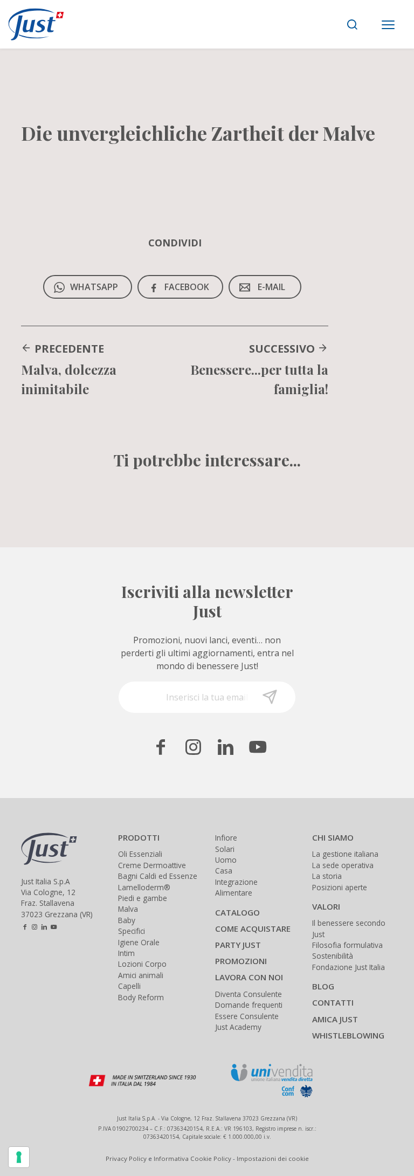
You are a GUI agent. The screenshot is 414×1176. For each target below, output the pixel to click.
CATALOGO (237, 912)
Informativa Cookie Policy (192, 1158)
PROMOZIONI (241, 960)
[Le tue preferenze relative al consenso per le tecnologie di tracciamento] (19, 1157)
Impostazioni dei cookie (273, 1158)
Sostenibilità (332, 956)
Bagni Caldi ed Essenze (157, 876)
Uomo (226, 860)
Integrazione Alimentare (236, 887)
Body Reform (141, 997)
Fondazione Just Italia (348, 967)
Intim (126, 953)
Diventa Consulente (248, 994)
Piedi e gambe (142, 898)
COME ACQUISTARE (253, 928)
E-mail (271, 287)
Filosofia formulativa (347, 945)
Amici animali (140, 975)
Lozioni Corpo (142, 964)
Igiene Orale (139, 942)
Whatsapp (94, 287)
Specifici (131, 931)
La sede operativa (343, 865)
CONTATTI (333, 1002)
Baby (126, 920)
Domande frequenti (248, 1005)
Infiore (226, 838)
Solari (224, 849)
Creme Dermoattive (152, 865)
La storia (327, 876)
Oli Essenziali (140, 854)
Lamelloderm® (144, 887)
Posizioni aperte (339, 887)
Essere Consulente (247, 1016)
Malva (128, 909)
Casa (223, 870)
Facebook (186, 287)
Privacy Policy (126, 1158)
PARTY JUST (238, 944)
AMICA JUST (335, 1019)
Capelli (129, 986)
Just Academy (238, 1027)
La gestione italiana (345, 854)
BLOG (323, 986)
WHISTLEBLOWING (348, 1035)
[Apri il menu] (388, 26)
